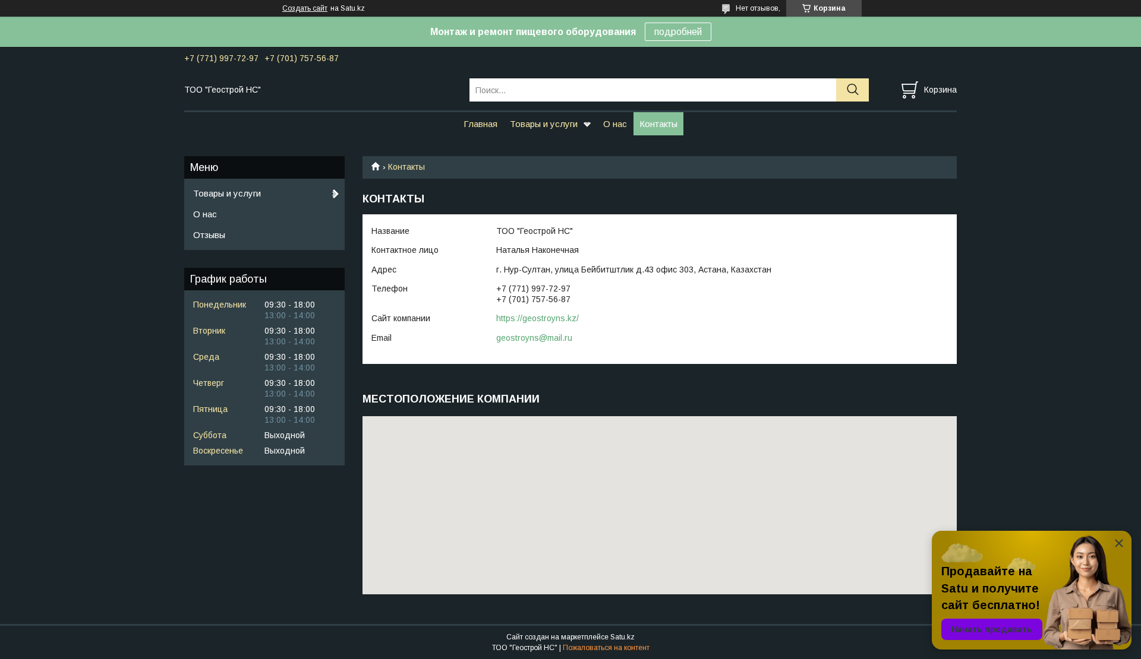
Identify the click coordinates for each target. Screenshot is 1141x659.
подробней (678, 32)
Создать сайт (304, 8)
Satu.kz (622, 637)
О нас (615, 124)
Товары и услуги (544, 124)
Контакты (658, 124)
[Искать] (852, 90)
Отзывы (209, 235)
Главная (480, 124)
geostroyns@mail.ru (534, 338)
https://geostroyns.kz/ (537, 318)
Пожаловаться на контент (606, 648)
